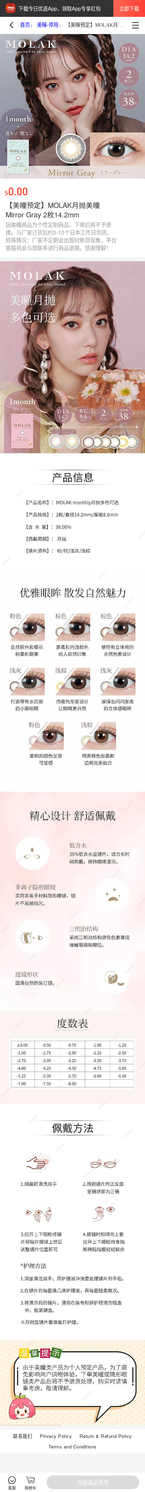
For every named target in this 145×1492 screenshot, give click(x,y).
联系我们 (22, 1436)
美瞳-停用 (47, 25)
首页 (25, 25)
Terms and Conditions (73, 1446)
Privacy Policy (56, 1436)
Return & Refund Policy (106, 1436)
